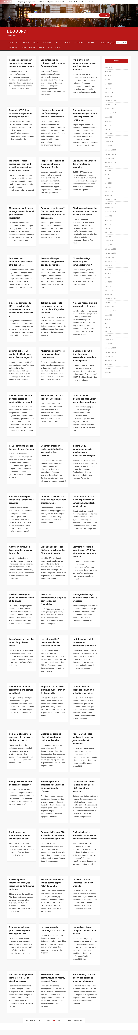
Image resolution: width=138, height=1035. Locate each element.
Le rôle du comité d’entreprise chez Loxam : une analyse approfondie (85, 399)
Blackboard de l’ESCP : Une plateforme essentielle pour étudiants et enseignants (85, 355)
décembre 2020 (110, 348)
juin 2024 (108, 175)
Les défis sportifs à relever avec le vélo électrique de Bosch (50, 642)
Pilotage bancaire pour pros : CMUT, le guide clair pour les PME (20, 930)
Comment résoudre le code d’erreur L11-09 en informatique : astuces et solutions (85, 551)
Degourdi (17, 31)
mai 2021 (108, 327)
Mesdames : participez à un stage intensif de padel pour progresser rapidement (21, 213)
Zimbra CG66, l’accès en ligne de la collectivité (52, 397)
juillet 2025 (108, 121)
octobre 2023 (109, 208)
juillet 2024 (108, 170)
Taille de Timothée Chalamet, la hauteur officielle (83, 883)
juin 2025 (108, 125)
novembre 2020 (110, 352)
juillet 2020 (108, 364)
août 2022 (108, 265)
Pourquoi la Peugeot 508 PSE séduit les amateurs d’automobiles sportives (52, 835)
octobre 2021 (109, 307)
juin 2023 (108, 224)
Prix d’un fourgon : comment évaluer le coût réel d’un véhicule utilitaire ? (84, 64)
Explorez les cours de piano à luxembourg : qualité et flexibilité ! (51, 737)
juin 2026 (108, 76)
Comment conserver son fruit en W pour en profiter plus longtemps (53, 500)
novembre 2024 (110, 154)
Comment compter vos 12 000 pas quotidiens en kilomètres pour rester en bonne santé (53, 213)
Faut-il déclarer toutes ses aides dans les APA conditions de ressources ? (75, 2)
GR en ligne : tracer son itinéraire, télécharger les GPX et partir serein (53, 550)
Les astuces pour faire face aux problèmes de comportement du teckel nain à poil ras (84, 501)
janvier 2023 (109, 245)
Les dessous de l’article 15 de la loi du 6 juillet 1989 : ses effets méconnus (84, 786)
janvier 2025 (109, 146)
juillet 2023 (108, 220)
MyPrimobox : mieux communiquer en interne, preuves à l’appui (53, 978)
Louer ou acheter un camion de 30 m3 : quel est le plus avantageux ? (20, 354)
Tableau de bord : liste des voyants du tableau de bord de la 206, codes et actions (52, 307)
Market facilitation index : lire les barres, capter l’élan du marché (53, 883)
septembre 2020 (110, 360)
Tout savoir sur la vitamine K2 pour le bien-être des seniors (21, 261)
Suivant (76, 1020)
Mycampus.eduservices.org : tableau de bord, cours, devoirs (53, 354)
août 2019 (108, 373)
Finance (67, 43)
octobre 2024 (109, 158)
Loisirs (32, 47)
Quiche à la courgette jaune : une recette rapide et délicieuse (21, 598)
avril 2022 (108, 282)
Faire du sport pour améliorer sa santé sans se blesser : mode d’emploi (52, 786)
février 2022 (109, 290)
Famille (57, 43)
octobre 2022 (109, 257)
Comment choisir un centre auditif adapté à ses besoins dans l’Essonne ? (52, 450)
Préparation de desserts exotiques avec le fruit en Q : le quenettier (53, 690)
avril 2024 (108, 183)
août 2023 (108, 216)
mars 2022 (108, 286)
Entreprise (46, 43)
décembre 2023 (110, 199)
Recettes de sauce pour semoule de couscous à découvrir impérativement (21, 63)
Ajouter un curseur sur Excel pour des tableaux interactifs (20, 550)
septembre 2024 (110, 162)
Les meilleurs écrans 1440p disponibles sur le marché (84, 930)
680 (69, 1020)
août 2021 (108, 315)
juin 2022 (108, 274)
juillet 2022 (108, 269)
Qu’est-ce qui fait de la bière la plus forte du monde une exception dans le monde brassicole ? (21, 309)
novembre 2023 (110, 203)
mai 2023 (108, 228)
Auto (18, 43)
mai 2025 (108, 129)
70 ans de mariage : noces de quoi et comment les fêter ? (82, 261)
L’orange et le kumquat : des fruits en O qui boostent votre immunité (52, 113)
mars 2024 (108, 187)
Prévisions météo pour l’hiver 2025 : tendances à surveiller (21, 500)
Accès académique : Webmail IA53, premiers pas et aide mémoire (52, 261)
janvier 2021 (109, 344)
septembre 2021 (110, 311)
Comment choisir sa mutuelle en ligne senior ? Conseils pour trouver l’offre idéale (85, 115)
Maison (41, 47)
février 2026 (109, 92)
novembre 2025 (110, 104)
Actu (11, 43)
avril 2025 (108, 133)
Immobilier (13, 47)
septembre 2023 (110, 212)
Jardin (23, 47)
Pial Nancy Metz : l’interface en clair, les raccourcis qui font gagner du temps (21, 884)
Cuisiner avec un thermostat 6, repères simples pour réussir (19, 835)
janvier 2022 (109, 294)
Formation (78, 43)
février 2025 (109, 142)
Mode (50, 47)
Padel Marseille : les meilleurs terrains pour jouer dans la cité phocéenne (83, 738)
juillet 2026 (108, 71)
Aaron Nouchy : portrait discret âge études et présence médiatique (84, 978)
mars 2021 (108, 335)
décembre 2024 (110, 150)
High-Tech (90, 43)
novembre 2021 (110, 302)
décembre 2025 (110, 100)
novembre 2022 (110, 253)
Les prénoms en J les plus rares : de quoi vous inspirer (21, 642)
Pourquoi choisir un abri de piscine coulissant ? (20, 783)
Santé (57, 47)
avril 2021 (108, 331)
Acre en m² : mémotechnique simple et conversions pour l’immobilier (53, 599)
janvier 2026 (109, 96)
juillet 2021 (108, 319)
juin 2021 (108, 323)
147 (59, 1020)
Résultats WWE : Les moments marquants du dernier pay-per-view (20, 113)
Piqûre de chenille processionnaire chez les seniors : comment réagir (84, 835)
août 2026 (108, 67)
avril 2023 (108, 232)
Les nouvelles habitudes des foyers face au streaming (84, 164)
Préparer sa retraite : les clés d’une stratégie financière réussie (52, 164)
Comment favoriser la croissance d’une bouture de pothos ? (21, 690)
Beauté (26, 43)
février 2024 (109, 191)
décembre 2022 (110, 249)
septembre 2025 (110, 113)
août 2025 (108, 117)
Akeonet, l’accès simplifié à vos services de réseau (85, 304)
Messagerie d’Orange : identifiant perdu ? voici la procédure (85, 598)
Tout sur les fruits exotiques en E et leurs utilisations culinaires (83, 690)
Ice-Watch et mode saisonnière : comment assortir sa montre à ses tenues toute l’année (20, 165)
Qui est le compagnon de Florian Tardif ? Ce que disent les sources (21, 978)
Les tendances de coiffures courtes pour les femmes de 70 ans (53, 63)
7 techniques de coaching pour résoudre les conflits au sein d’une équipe (85, 211)
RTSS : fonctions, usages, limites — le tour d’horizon (21, 447)
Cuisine (35, 43)
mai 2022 (108, 278)
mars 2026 (108, 88)
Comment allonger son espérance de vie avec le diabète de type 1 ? (21, 737)
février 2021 (109, 340)
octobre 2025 (109, 109)
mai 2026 (108, 80)
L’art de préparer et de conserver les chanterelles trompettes (84, 642)
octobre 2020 (109, 356)
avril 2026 (108, 84)
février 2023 (109, 241)
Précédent (32, 1020)
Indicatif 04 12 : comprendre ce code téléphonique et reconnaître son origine (84, 450)
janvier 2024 (109, 195)
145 (48, 1020)
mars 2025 (108, 137)
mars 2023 (108, 236)
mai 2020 (108, 368)
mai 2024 (108, 179)
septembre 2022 (110, 261)
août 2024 (108, 166)
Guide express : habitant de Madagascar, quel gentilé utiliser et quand (20, 399)
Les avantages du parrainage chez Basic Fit (53, 929)
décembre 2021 (110, 298)
